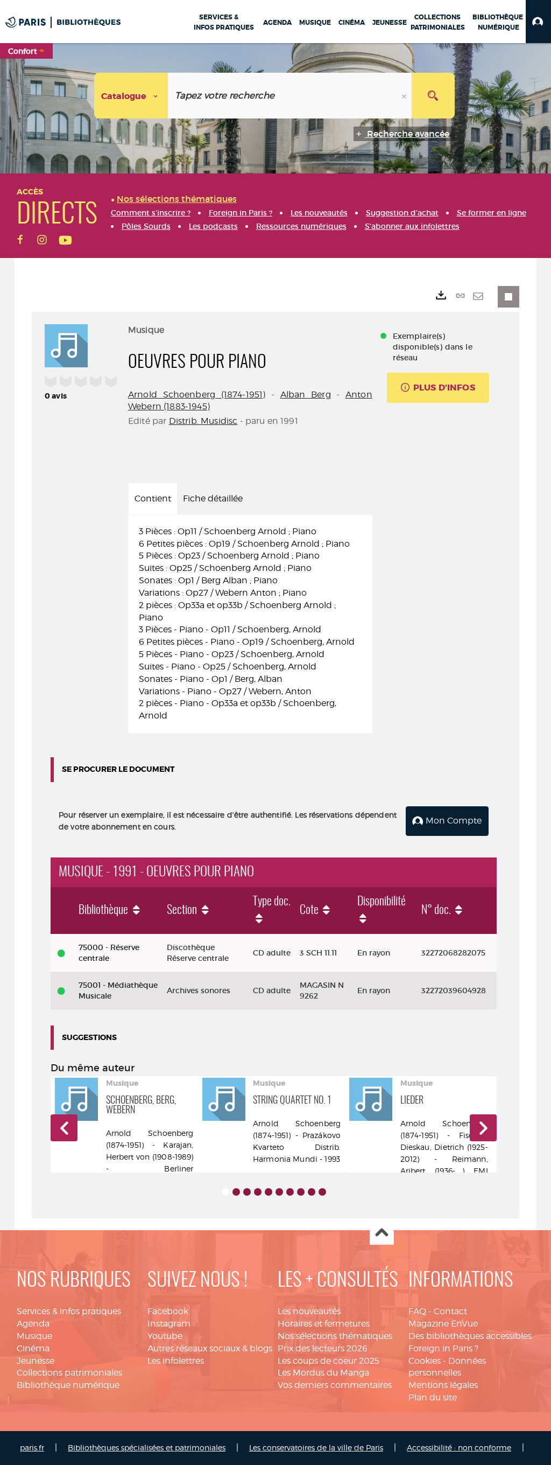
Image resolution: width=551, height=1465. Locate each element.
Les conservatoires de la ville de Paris (316, 1447)
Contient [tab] (153, 498)
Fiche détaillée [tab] (213, 498)
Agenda (33, 1323)
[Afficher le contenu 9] (311, 1192)
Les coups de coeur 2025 (328, 1361)
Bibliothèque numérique (68, 1385)
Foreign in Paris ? (443, 1348)
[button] (538, 21)
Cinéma (33, 1348)
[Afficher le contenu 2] (236, 1192)
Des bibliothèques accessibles (470, 1336)
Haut (382, 1233)
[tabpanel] (250, 624)
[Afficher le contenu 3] (247, 1192)
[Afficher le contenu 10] (322, 1192)
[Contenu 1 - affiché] (225, 1192)
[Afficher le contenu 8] (301, 1192)
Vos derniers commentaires (335, 1385)
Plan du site (432, 1397)
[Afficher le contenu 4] (258, 1192)
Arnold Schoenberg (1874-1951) (196, 394)
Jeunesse (35, 1361)
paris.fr (32, 1447)
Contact (450, 1311)
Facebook (167, 1311)
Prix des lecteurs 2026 (323, 1348)
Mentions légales (443, 1385)
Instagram (168, 1323)
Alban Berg (305, 394)
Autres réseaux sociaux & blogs (209, 1348)
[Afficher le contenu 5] (268, 1192)
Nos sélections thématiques (335, 1336)
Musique (34, 1336)
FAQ (417, 1311)
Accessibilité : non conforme (459, 1447)
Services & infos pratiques (69, 1311)
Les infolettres (175, 1361)
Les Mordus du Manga (323, 1373)
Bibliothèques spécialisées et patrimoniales (146, 1447)
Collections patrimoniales (69, 1373)
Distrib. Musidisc (203, 421)
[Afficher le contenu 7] (290, 1192)
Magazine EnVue (443, 1323)
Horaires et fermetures (324, 1323)
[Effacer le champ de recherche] (405, 95)
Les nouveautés (309, 1311)
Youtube (164, 1336)
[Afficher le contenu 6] (279, 1192)
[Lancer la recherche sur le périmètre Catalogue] (433, 95)
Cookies (424, 1361)
